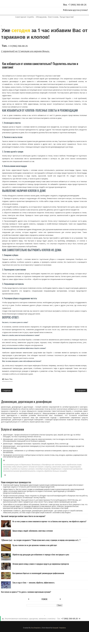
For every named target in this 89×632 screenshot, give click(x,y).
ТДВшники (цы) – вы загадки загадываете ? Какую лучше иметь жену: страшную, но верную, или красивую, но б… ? (40, 540)
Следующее (6, 390)
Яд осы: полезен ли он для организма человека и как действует (34, 545)
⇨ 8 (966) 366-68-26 (18, 46)
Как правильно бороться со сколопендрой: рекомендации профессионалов (38, 573)
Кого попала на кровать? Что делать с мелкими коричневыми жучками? (26, 592)
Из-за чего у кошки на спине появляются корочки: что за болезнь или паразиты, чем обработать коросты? (49, 521)
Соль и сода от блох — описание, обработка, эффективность (33, 582)
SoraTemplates (36, 627)
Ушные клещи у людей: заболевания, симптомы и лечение (32, 530)
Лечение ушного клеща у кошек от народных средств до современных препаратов (40, 564)
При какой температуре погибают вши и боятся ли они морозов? (23, 516)
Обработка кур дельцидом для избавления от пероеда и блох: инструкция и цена (40, 554)
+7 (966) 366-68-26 (77, 4)
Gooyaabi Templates (59, 627)
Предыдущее (81, 390)
